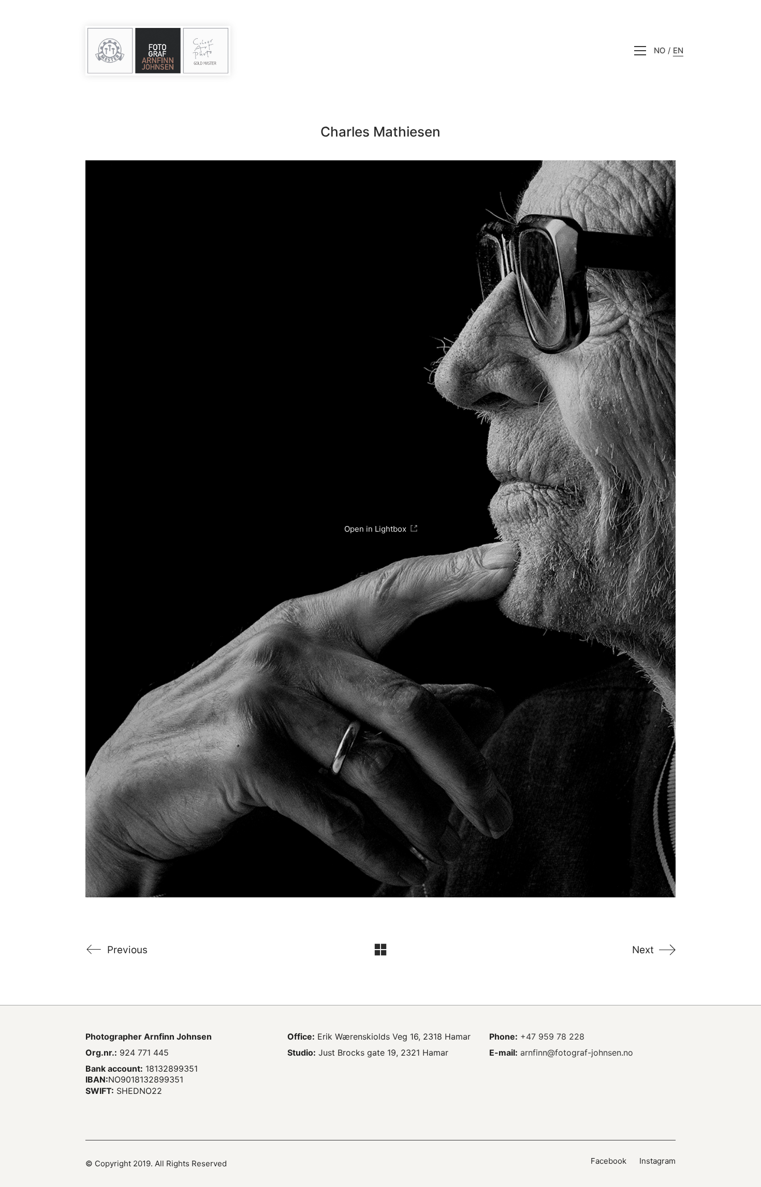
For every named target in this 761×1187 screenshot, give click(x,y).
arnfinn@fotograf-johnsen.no (576, 1052)
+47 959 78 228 (552, 1036)
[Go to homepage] (157, 51)
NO (659, 50)
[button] (640, 50)
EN (678, 50)
